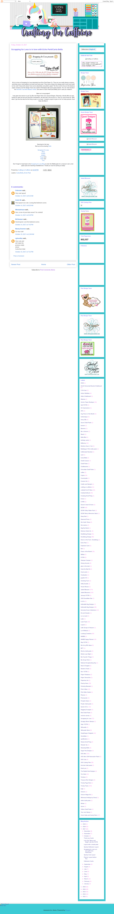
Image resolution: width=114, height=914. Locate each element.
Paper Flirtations (85, 674)
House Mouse (85, 586)
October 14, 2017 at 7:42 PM (24, 224)
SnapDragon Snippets (87, 733)
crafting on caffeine (86, 487)
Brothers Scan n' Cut (86, 446)
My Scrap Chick (85, 660)
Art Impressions (85, 408)
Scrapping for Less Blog (38, 164)
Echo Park (27, 173)
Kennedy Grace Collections (88, 610)
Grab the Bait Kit (85, 569)
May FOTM (84, 642)
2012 (84, 896)
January (86, 883)
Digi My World (85, 528)
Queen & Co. (84, 706)
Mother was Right (86, 654)
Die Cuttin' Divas (85, 522)
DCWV (83, 507)
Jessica (43, 155)
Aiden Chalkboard (86, 396)
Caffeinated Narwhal (86, 452)
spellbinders (84, 739)
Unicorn (83, 791)
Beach (82, 434)
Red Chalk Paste (85, 712)
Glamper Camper (86, 560)
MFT (82, 648)
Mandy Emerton (20, 229)
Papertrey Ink (84, 680)
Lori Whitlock (84, 630)
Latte (82, 619)
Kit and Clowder (85, 613)
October (86, 836)
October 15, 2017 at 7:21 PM (24, 252)
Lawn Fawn (84, 621)
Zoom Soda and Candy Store (89, 815)
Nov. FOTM (84, 671)
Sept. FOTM (84, 724)
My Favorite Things (86, 657)
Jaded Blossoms (85, 592)
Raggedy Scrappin (86, 709)
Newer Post (15, 264)
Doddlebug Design (86, 534)
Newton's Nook (85, 668)
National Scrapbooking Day (88, 663)
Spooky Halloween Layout (91, 847)
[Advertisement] (90, 164)
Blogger (67, 910)
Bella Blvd (83, 437)
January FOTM (85, 595)
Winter (82, 803)
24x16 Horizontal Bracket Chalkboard (91, 386)
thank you (83, 768)
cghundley (19, 238)
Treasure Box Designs (87, 780)
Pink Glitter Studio (86, 692)
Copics (83, 475)
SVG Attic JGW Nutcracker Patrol (90, 756)
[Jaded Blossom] (92, 139)
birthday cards (85, 440)
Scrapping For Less (43, 150)
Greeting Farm (85, 580)
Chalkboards (84, 466)
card (82, 455)
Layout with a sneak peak (91, 844)
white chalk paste (85, 800)
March (86, 879)
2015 (84, 889)
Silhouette (83, 727)
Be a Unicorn (84, 431)
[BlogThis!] (45, 170)
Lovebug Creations (86, 633)
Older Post (71, 264)
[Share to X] (47, 170)
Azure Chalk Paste (86, 422)
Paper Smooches (85, 677)
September (87, 864)
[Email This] (44, 170)
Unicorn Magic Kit (86, 794)
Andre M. (18, 200)
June (85, 871)
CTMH (82, 501)
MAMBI (83, 636)
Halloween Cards (89, 861)
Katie (49, 146)
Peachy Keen (84, 683)
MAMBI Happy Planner (87, 639)
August (86, 866)
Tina (43, 160)
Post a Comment (19, 256)
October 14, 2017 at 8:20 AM (24, 205)
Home (43, 264)
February (87, 881)
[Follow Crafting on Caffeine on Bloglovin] (88, 50)
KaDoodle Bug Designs (87, 607)
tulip (82, 788)
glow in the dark (85, 566)
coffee (82, 472)
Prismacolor (84, 698)
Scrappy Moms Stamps (87, 721)
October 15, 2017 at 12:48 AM (24, 234)
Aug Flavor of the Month (87, 414)
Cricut (82, 498)
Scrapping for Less (86, 718)
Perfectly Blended (86, 686)
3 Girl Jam (84, 390)
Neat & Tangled (85, 665)
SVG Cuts (83, 759)
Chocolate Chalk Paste (87, 469)
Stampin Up (84, 745)
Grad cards (84, 572)
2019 (84, 824)
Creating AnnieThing (86, 496)
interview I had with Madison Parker (26, 89)
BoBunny (83, 443)
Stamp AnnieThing (86, 742)
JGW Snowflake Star (86, 598)
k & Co (83, 601)
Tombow (83, 777)
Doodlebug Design (86, 537)
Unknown (18, 190)
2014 (84, 891)
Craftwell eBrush (85, 493)
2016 (84, 886)
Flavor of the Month (86, 551)
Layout (83, 624)
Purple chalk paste (86, 704)
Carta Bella (19, 173)
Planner (83, 695)
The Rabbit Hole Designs (88, 771)
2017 (84, 829)
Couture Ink (84, 481)
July (85, 869)
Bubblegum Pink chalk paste (89, 449)
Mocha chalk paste (86, 651)
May (85, 874)
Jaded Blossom (85, 589)
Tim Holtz (83, 774)
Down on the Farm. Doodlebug (89, 539)
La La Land (84, 616)
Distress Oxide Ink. (86, 531)
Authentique (84, 416)
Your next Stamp (85, 812)
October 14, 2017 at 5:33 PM (24, 215)
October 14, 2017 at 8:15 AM (24, 196)
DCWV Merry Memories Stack (89, 513)
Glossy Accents (85, 563)
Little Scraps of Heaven (87, 627)
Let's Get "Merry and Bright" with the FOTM (91, 841)
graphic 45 (84, 578)
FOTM (82, 557)
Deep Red (83, 516)
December (87, 831)
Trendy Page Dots (86, 783)
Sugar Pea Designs (86, 750)
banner (83, 425)
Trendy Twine (84, 786)
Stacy (43, 152)
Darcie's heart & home (87, 504)
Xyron (82, 806)
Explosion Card (85, 545)
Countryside (84, 478)
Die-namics (84, 525)
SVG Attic (83, 753)
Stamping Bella (85, 747)
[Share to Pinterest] (51, 170)
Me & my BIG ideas (86, 645)
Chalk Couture (85, 460)
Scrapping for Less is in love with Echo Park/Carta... (90, 851)
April (85, 876)
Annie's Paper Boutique (87, 402)
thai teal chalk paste (86, 765)
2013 (84, 894)
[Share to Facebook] (49, 170)
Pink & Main (84, 689)
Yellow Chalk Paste (86, 809)
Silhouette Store (85, 730)
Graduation (84, 575)
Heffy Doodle (84, 583)
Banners (83, 428)
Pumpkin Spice (85, 701)
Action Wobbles (85, 393)
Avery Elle (83, 419)
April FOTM (84, 405)
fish (82, 548)
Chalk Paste (84, 463)
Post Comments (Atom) (47, 270)
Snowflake (84, 736)
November (87, 833)
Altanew (83, 399)
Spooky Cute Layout (89, 854)
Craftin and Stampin (86, 484)
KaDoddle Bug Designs (87, 604)
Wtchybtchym (20, 209)
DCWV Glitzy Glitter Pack (88, 510)
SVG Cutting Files (86, 762)
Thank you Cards (89, 838)
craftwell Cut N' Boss (86, 490)
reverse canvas (85, 715)
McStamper (19, 219)
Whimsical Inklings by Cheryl (89, 797)
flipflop (82, 554)
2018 (82, 383)
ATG (82, 411)
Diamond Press (85, 519)
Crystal (43, 153)
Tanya (41, 157)
